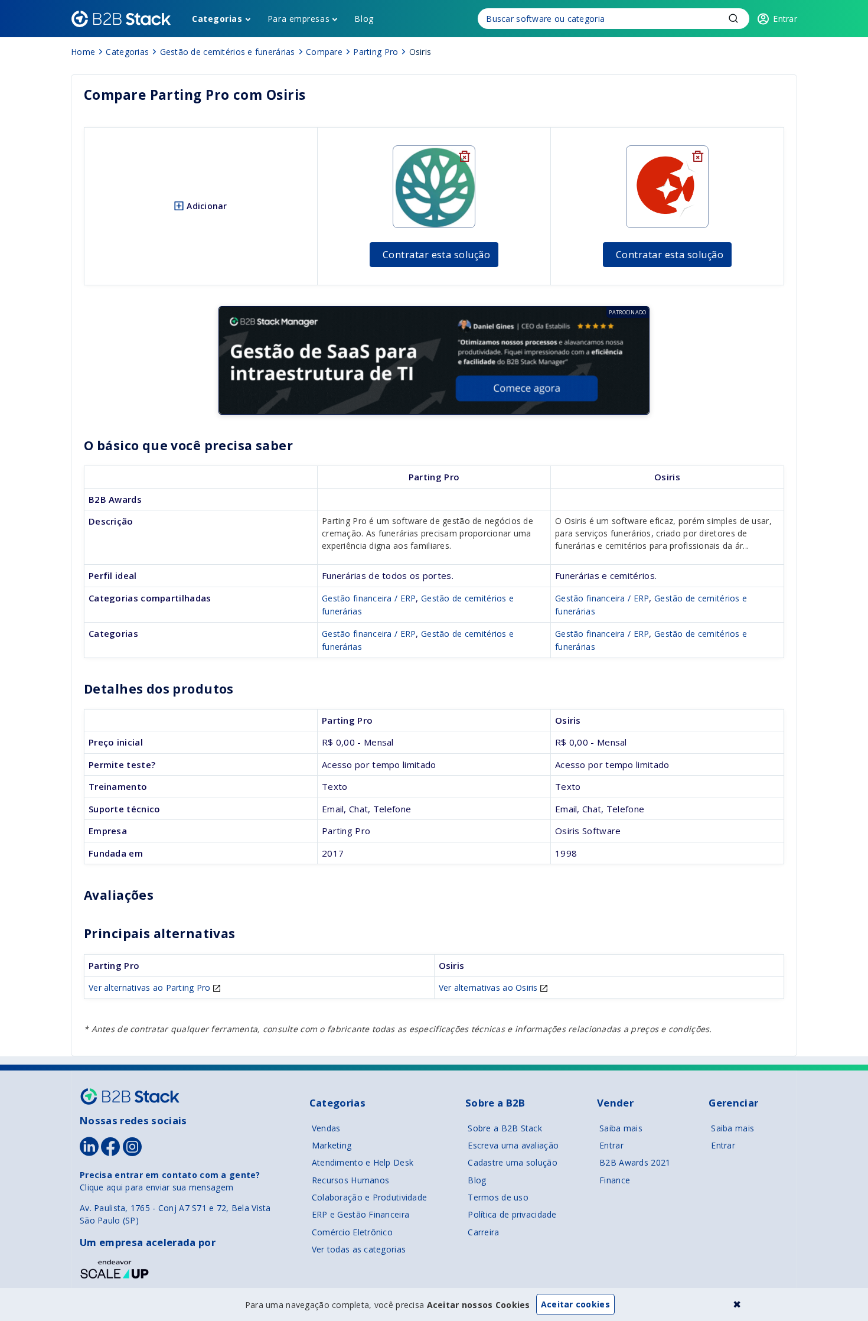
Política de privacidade (512, 1214)
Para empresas (298, 18)
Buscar (733, 18)
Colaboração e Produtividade (370, 1197)
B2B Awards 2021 (634, 1162)
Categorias (217, 18)
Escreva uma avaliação (513, 1145)
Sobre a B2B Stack (505, 1128)
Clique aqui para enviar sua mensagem (156, 1187)
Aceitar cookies (575, 1304)
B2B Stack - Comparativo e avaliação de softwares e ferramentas (121, 19)
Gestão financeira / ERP (369, 598)
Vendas (326, 1128)
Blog (363, 18)
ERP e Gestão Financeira (360, 1214)
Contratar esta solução (437, 254)
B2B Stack (130, 1096)
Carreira (483, 1232)
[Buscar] (613, 18)
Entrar (611, 1145)
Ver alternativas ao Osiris (490, 987)
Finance (614, 1180)
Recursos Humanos (350, 1180)
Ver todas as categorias (359, 1249)
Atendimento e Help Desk (362, 1162)
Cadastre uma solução (512, 1162)
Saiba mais (620, 1128)
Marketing (332, 1145)
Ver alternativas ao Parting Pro (151, 987)
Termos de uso (498, 1197)
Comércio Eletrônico (352, 1232)
